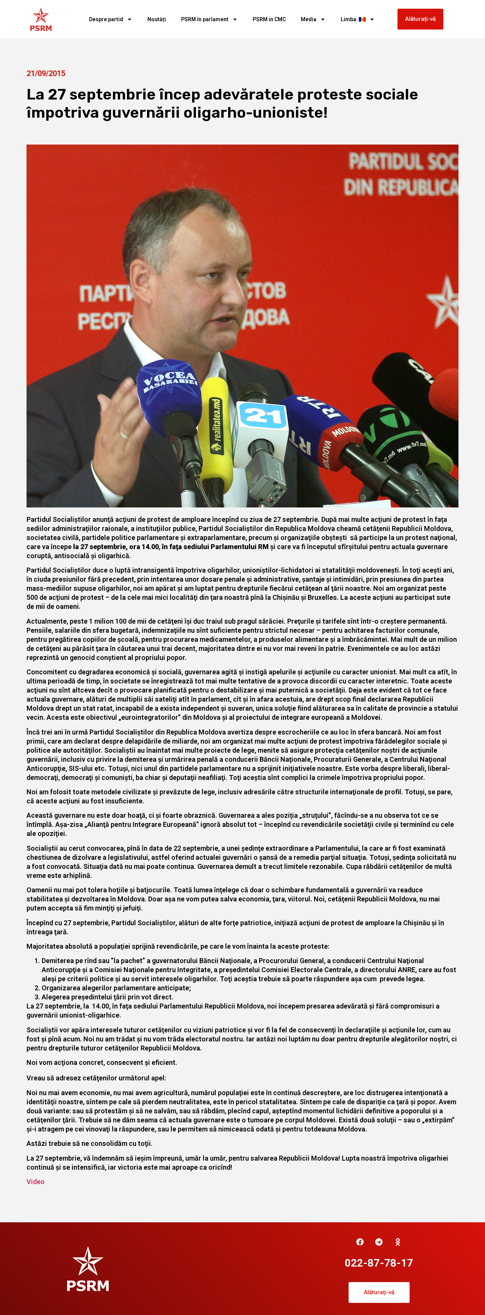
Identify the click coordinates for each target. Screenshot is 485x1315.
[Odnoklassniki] (397, 1242)
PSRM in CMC (269, 19)
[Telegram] (378, 1242)
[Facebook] (360, 1242)
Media (308, 19)
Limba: (350, 19)
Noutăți (156, 19)
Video (36, 1182)
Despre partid (106, 19)
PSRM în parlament (204, 19)
